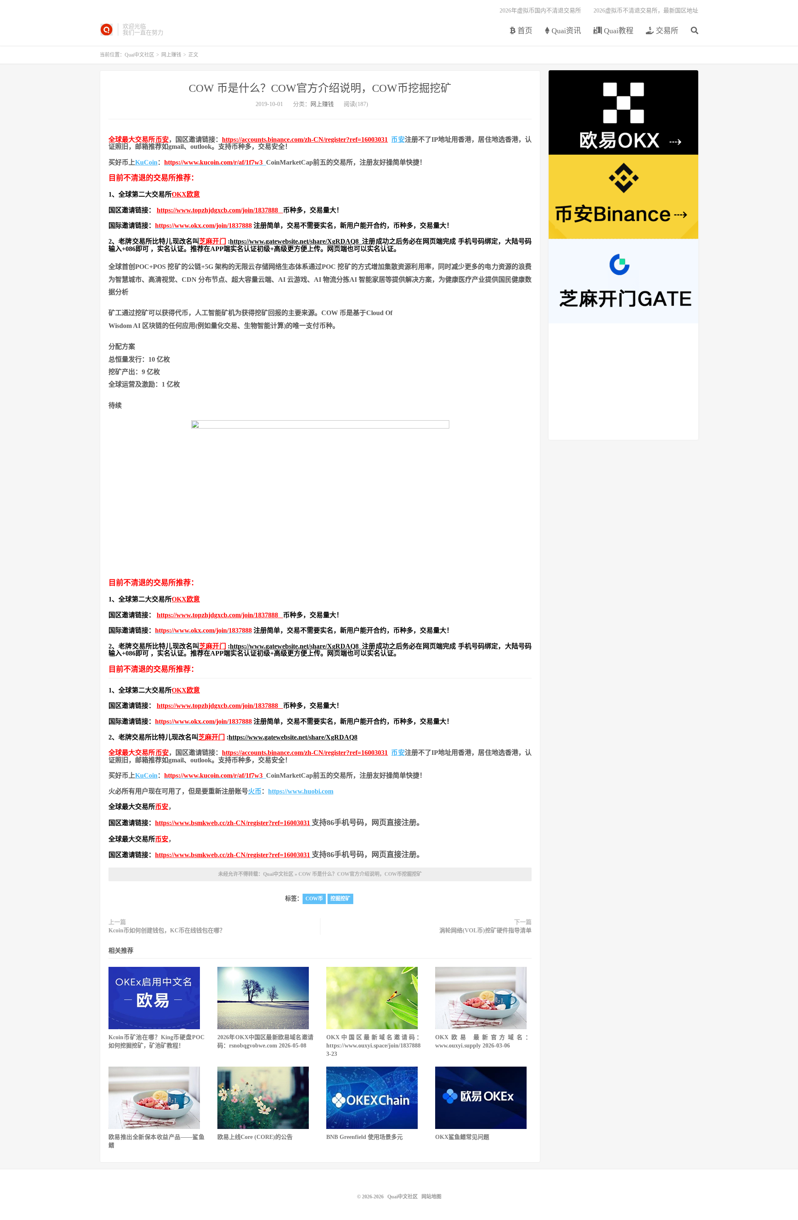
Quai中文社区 (106, 29)
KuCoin (146, 162)
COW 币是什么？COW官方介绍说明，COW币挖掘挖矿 (320, 88)
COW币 (314, 899)
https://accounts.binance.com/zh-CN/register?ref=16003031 (305, 139)
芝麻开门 (212, 241)
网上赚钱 (171, 55)
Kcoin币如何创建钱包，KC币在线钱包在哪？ (166, 930)
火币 (254, 791)
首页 (523, 31)
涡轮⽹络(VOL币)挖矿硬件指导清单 (485, 930)
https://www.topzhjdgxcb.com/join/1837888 (220, 210)
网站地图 (431, 1197)
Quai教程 (617, 31)
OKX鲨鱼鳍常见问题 (462, 1137)
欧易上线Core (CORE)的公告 (255, 1137)
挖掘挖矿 (340, 899)
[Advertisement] (623, 381)
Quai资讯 (565, 31)
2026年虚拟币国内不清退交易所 (540, 10)
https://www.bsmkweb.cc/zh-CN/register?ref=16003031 (232, 822)
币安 (162, 139)
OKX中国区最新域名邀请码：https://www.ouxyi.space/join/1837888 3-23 (374, 1045)
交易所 (666, 31)
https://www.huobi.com (300, 791)
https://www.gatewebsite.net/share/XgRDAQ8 (296, 241)
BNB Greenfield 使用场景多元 (364, 1137)
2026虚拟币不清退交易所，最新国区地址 (646, 10)
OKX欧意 (186, 194)
